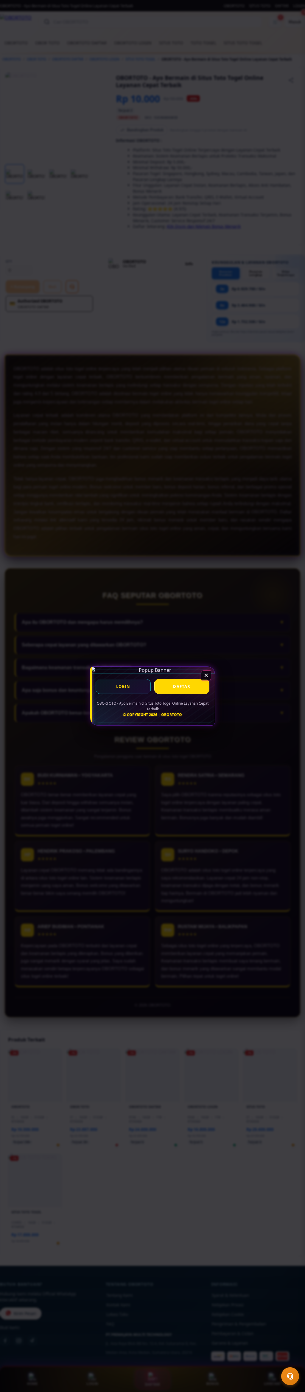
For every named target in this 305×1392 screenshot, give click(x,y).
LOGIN (123, 686)
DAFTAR (181, 686)
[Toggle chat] (290, 1376)
